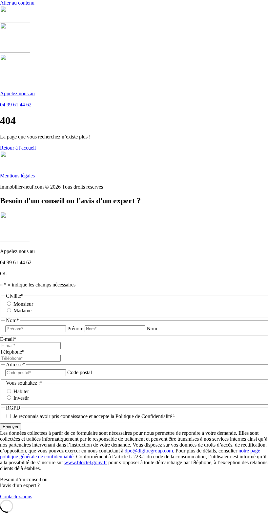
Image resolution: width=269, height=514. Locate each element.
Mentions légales (17, 175)
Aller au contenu (17, 3)
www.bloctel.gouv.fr (85, 462)
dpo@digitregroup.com (149, 450)
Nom (152, 328)
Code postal (79, 372)
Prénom (75, 328)
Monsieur (23, 304)
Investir (21, 398)
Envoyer (10, 426)
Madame (22, 310)
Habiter (21, 391)
